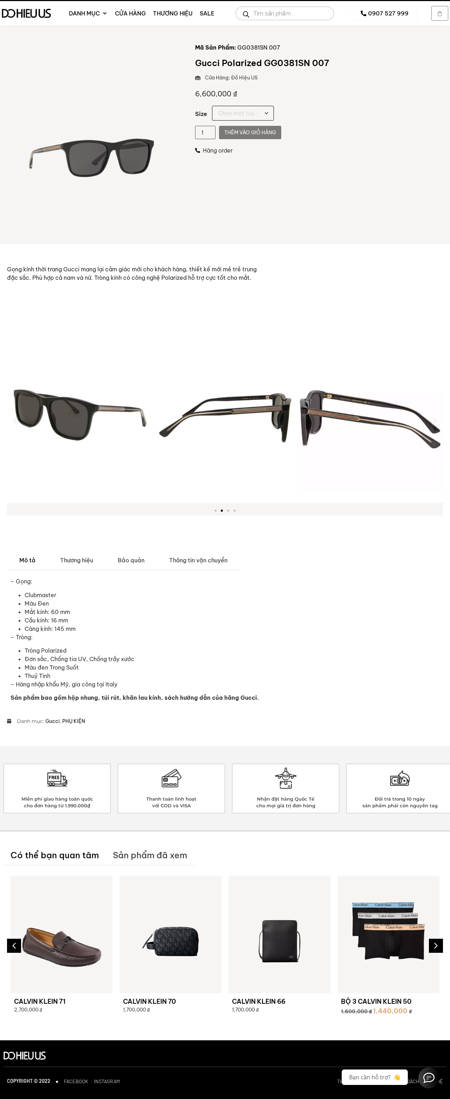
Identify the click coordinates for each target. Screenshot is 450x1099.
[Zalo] (428, 1077)
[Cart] (439, 13)
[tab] (27, 560)
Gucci (52, 721)
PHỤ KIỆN (73, 721)
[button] (15, 420)
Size (201, 114)
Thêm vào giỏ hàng (250, 132)
